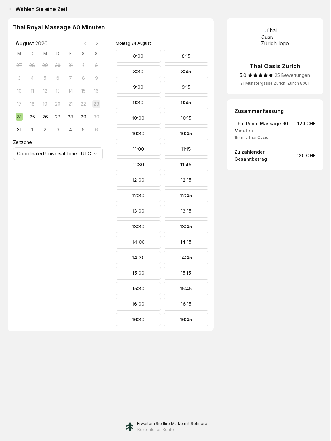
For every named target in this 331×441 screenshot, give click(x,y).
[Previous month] (85, 43)
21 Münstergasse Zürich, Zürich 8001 (274, 83)
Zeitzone (22, 142)
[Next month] (97, 43)
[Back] (9, 9)
